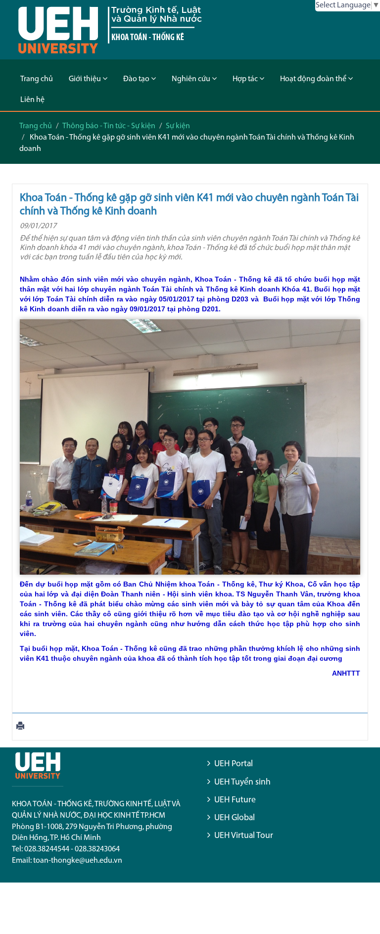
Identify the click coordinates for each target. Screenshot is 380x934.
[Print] (20, 727)
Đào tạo (137, 79)
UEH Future (235, 800)
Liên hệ (32, 100)
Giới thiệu (85, 79)
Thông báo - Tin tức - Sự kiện (108, 126)
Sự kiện (178, 126)
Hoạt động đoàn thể (314, 79)
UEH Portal (233, 764)
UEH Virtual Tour (243, 836)
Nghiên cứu (192, 79)
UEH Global (234, 818)
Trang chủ (36, 79)
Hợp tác (246, 79)
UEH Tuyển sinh (242, 782)
